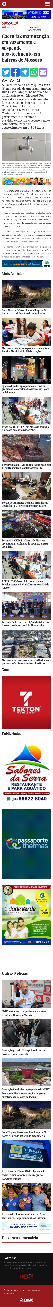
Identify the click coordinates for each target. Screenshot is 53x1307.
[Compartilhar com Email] (43, 72)
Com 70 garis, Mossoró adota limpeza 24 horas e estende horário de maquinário (24, 312)
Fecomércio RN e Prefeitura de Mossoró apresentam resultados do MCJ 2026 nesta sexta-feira (25, 543)
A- (12, 80)
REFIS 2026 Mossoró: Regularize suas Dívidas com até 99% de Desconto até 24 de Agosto (25, 584)
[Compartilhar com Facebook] (15, 72)
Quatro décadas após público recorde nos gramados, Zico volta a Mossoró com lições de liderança (25, 389)
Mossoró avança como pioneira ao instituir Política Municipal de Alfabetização (25, 350)
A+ (4, 80)
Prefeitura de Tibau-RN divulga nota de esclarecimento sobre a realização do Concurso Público (23, 1175)
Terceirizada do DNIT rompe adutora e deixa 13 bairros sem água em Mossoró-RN (26, 466)
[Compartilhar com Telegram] (24, 72)
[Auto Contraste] (18, 80)
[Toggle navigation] (47, 3)
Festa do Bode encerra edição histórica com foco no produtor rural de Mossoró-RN (26, 624)
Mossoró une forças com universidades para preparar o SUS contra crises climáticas (26, 662)
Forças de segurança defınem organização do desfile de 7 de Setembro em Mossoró (25, 504)
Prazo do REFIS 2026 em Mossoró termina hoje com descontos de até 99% (25, 428)
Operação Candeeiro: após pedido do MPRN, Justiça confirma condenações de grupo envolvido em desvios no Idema (26, 1093)
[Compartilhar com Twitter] (6, 72)
